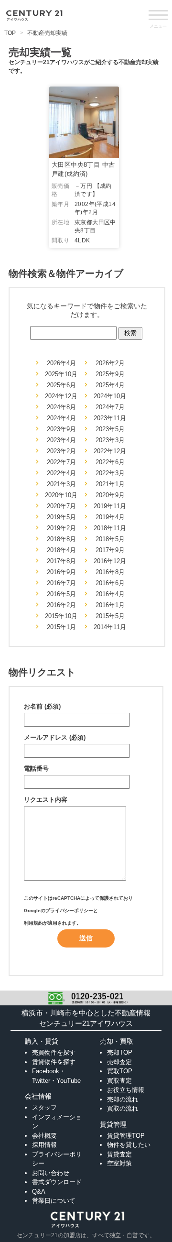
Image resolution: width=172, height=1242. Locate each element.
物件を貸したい (128, 1144)
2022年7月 (61, 462)
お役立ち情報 (125, 1089)
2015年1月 (61, 627)
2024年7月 (110, 407)
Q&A (38, 1191)
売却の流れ (122, 1099)
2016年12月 (110, 561)
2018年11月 (110, 528)
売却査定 (119, 1062)
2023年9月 (61, 429)
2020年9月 (110, 495)
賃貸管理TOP (126, 1135)
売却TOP (119, 1052)
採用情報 (44, 1144)
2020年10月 (61, 495)
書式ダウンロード (57, 1182)
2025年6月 (61, 385)
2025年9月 (110, 374)
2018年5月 (110, 539)
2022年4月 (61, 473)
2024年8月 (61, 407)
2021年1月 (110, 484)
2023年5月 (110, 429)
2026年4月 (61, 363)
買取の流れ (122, 1108)
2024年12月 (61, 396)
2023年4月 (61, 440)
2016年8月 (110, 572)
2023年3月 (110, 440)
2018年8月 (61, 539)
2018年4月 (61, 550)
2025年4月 (110, 385)
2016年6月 (110, 583)
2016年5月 (61, 594)
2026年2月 (110, 363)
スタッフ (44, 1107)
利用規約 (33, 923)
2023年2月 (61, 451)
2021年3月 (61, 484)
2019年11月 (110, 506)
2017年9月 (110, 550)
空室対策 (119, 1163)
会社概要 (44, 1135)
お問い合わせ (50, 1173)
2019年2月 (61, 528)
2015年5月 (110, 616)
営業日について (53, 1200)
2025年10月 (61, 374)
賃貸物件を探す (53, 1062)
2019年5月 (61, 517)
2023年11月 (110, 418)
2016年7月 (61, 583)
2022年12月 (110, 451)
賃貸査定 (119, 1154)
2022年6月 (110, 462)
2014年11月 (110, 627)
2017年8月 (61, 561)
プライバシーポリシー (69, 910)
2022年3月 (110, 473)
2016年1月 (110, 605)
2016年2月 (61, 605)
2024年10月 (110, 396)
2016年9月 (61, 572)
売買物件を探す (53, 1052)
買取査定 (119, 1080)
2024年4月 (61, 418)
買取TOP (119, 1071)
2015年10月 (61, 616)
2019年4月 (110, 517)
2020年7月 (61, 506)
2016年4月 (110, 594)
